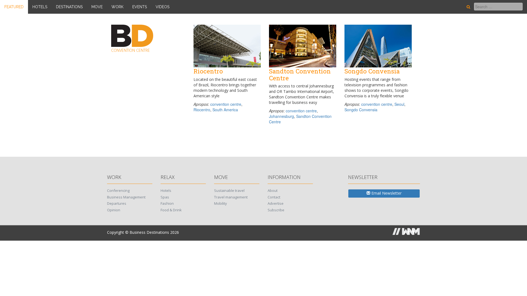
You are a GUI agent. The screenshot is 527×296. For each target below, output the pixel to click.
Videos (162, 7)
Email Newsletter (386, 193)
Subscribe (276, 209)
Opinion (113, 209)
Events (139, 7)
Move (97, 7)
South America (225, 109)
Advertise (276, 203)
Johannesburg (281, 116)
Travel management (231, 197)
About (272, 190)
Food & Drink (171, 209)
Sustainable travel (229, 190)
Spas (165, 197)
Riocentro (202, 109)
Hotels (39, 7)
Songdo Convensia (360, 109)
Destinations (69, 7)
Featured (14, 7)
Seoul (399, 104)
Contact (274, 197)
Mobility (220, 203)
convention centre (225, 104)
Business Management (126, 197)
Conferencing (118, 190)
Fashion (167, 203)
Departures (116, 203)
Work (117, 7)
